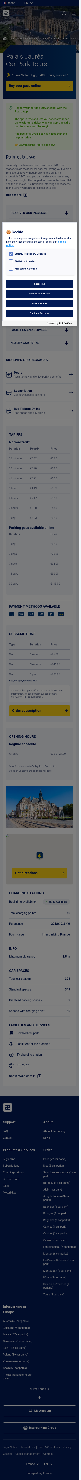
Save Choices (39, 303)
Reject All (39, 284)
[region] (39, 274)
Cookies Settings (39, 313)
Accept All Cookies (39, 293)
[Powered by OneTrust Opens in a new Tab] (61, 324)
